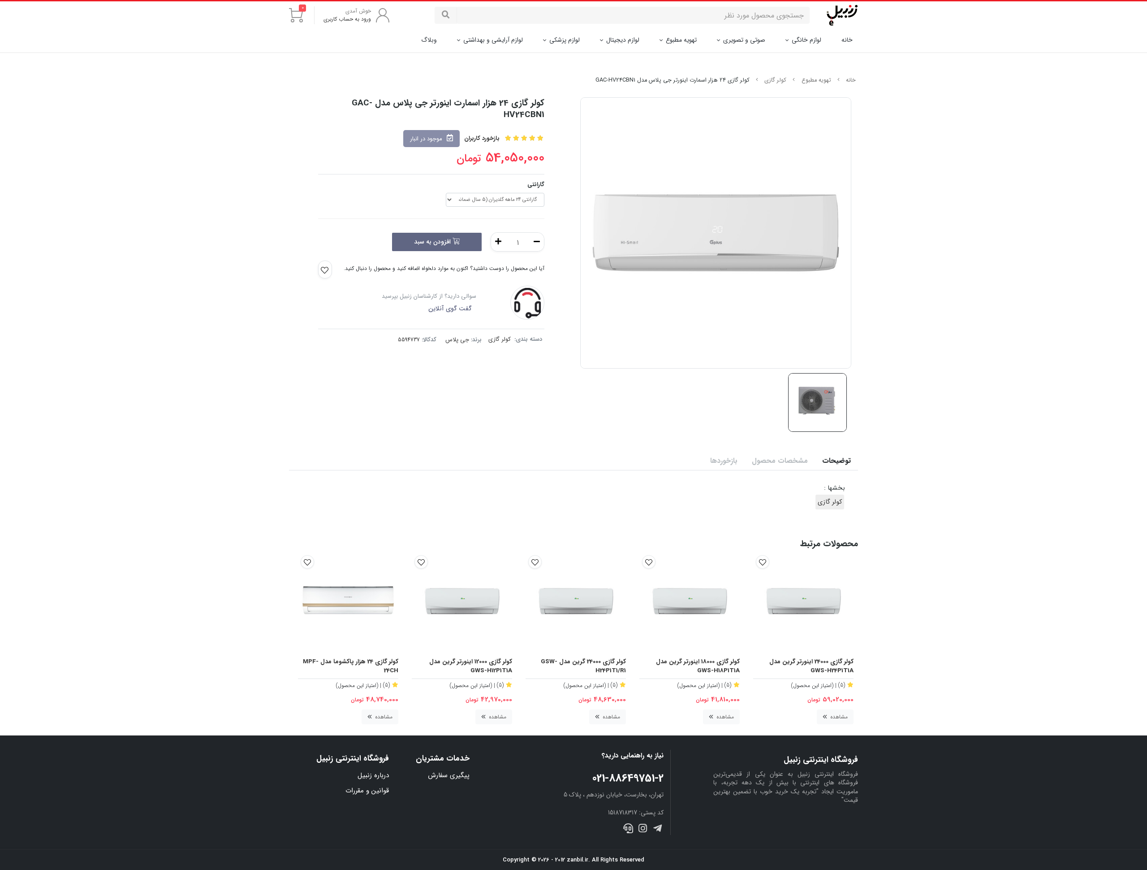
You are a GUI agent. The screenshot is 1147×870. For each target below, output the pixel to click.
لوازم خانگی (806, 40)
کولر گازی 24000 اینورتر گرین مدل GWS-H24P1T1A (811, 666)
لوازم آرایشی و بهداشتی (493, 40)
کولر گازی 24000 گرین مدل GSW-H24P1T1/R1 (583, 666)
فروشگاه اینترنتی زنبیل (352, 759)
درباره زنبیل (373, 775)
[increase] (498, 242)
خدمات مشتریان (443, 759)
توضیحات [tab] (836, 460)
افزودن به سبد (433, 242)
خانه (847, 40)
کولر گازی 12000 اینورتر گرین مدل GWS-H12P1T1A (470, 666)
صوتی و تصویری (744, 40)
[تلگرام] (657, 829)
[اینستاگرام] (643, 829)
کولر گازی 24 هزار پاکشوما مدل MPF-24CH (350, 666)
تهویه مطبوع (681, 40)
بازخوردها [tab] (723, 460)
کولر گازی (775, 80)
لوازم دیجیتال (622, 40)
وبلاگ (429, 40)
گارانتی (535, 184)
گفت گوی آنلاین (450, 308)
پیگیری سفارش (449, 775)
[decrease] (537, 242)
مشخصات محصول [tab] (780, 460)
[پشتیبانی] (628, 829)
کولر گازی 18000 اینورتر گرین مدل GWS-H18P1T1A (698, 666)
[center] (446, 15)
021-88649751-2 (628, 778)
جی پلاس (457, 339)
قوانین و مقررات (367, 790)
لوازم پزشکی (564, 40)
